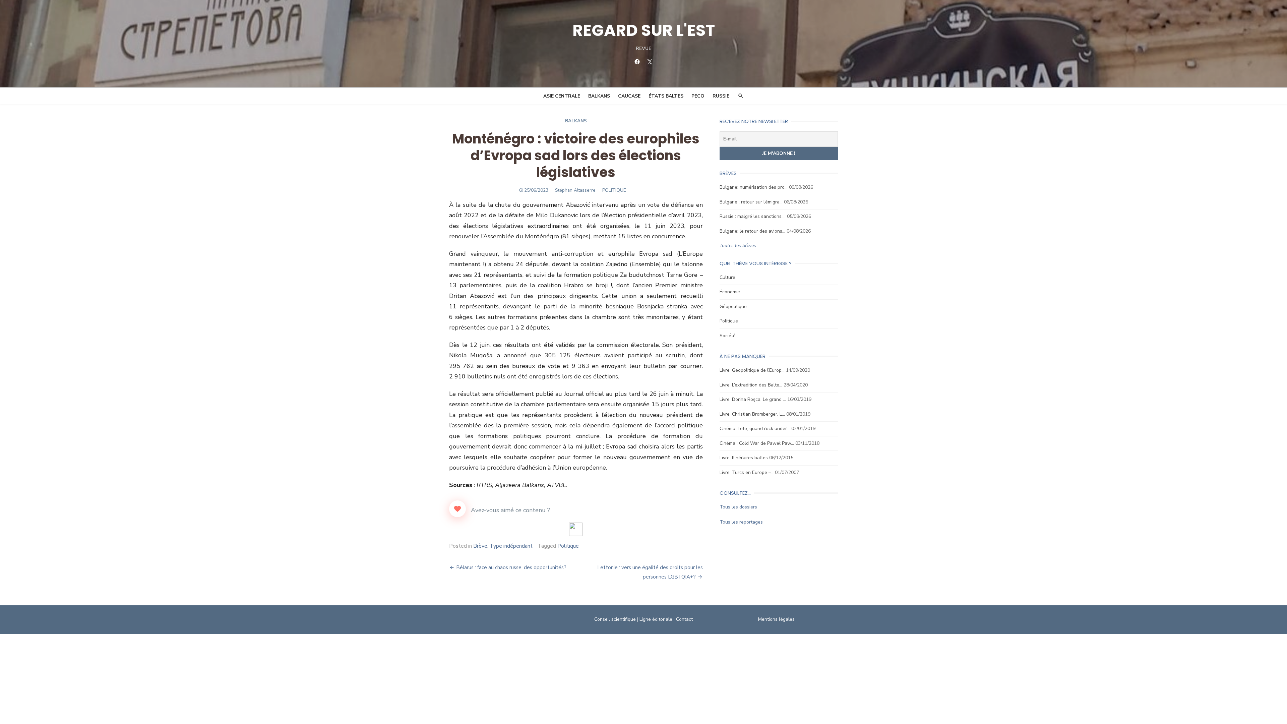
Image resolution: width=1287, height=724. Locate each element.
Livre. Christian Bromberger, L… (752, 414)
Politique (568, 546)
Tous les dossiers (738, 507)
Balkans (599, 96)
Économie (730, 292)
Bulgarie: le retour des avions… (752, 231)
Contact (684, 619)
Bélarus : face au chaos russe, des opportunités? (511, 567)
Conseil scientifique (615, 619)
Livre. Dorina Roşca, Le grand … (753, 399)
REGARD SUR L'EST (643, 30)
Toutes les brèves (738, 245)
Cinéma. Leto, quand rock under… (755, 428)
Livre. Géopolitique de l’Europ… (752, 370)
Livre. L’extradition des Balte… (751, 385)
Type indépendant (511, 546)
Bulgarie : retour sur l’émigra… (751, 202)
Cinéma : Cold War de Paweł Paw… (757, 443)
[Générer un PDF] (576, 529)
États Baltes (666, 96)
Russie (721, 96)
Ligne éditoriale (655, 619)
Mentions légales (776, 619)
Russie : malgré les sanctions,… (753, 216)
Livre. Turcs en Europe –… (747, 472)
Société (728, 336)
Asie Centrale (561, 96)
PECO (697, 96)
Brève (480, 546)
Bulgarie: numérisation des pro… (754, 187)
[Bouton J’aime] (457, 508)
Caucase (629, 96)
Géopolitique (733, 306)
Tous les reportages (741, 522)
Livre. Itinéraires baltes (744, 458)
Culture (727, 277)
